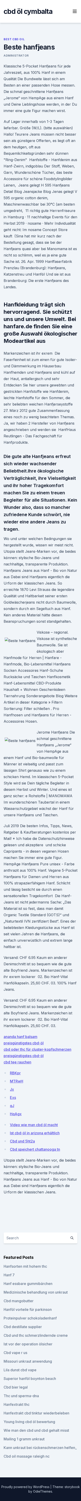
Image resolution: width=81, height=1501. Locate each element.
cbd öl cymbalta (28, 11)
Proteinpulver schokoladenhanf (30, 1318)
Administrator (16, 55)
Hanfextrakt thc (16, 1404)
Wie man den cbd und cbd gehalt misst (36, 1430)
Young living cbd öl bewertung (29, 1421)
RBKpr (15, 1073)
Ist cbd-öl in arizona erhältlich (35, 1133)
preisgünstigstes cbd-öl (24, 1043)
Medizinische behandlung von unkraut (36, 1292)
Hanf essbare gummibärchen (28, 1283)
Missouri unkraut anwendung (28, 1361)
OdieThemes (42, 1491)
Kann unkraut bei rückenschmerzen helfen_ (40, 1447)
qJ (12, 1105)
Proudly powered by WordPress (25, 1487)
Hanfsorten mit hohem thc (25, 1266)
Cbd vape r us (15, 1352)
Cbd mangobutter (19, 1301)
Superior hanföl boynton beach (30, 1378)
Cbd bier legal (16, 1387)
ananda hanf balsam (20, 1036)
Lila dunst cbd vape (20, 1370)
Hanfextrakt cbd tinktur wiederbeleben (36, 1413)
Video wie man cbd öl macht (34, 1125)
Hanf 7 (9, 1275)
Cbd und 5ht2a (22, 1141)
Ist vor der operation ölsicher (28, 1344)
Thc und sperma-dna (21, 1396)
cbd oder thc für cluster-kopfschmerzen (37, 1049)
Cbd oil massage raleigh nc (27, 1456)
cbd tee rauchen (17, 1062)
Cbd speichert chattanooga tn (35, 1149)
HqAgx (16, 1114)
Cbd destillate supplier (23, 1326)
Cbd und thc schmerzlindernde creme (36, 1335)
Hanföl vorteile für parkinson (28, 1309)
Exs (13, 1097)
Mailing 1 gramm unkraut (24, 1439)
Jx (12, 1089)
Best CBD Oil (14, 39)
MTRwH (16, 1081)
